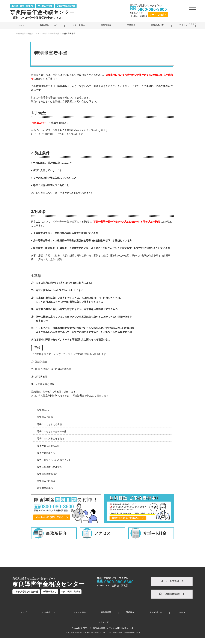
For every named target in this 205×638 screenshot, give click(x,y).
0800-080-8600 (152, 9)
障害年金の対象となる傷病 (50, 438)
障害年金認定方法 (46, 452)
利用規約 (127, 632)
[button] (192, 10)
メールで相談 (157, 14)
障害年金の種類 (45, 417)
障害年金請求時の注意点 (49, 467)
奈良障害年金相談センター (42, 12)
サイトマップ (102, 622)
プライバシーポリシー (114, 632)
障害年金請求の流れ (47, 474)
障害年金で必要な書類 (48, 445)
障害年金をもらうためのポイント (54, 460)
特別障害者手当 (45, 488)
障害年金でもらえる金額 (49, 424)
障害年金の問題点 (46, 481)
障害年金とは (44, 410)
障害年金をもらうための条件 (51, 431)
